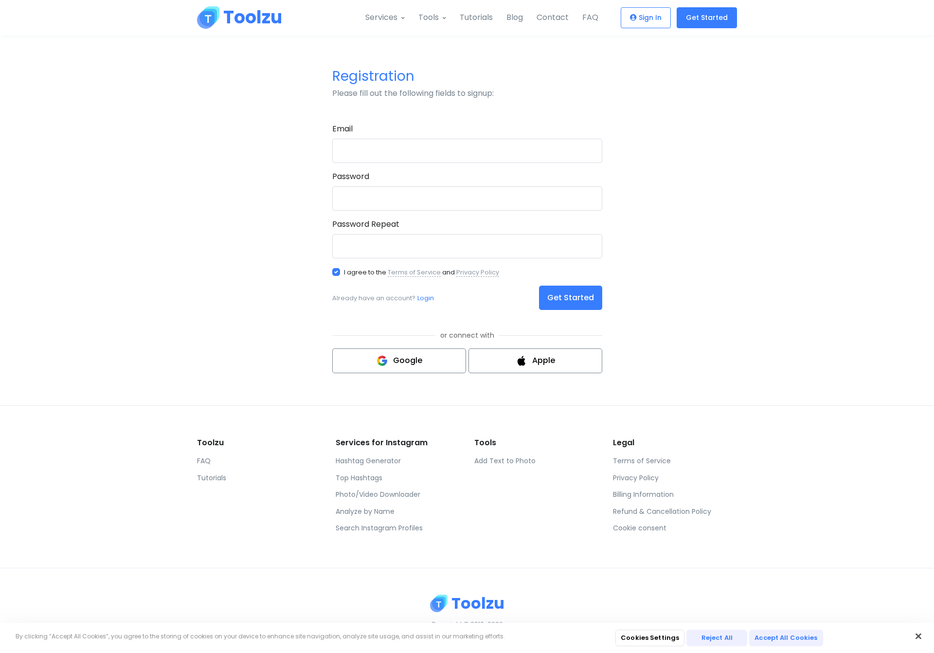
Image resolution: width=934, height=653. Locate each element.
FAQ (590, 17)
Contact (553, 17)
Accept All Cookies (785, 637)
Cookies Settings (650, 637)
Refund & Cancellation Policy (662, 511)
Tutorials (476, 17)
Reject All (717, 637)
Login (425, 298)
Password (350, 176)
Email (342, 128)
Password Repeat (365, 224)
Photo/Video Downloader (378, 494)
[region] (467, 638)
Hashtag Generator (368, 461)
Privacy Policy (477, 272)
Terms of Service (414, 272)
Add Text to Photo (505, 461)
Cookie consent (639, 528)
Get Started (707, 17)
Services (381, 17)
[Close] (918, 636)
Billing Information (643, 494)
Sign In (650, 17)
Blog (514, 17)
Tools (428, 17)
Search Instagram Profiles (379, 528)
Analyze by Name (365, 511)
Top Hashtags (359, 478)
